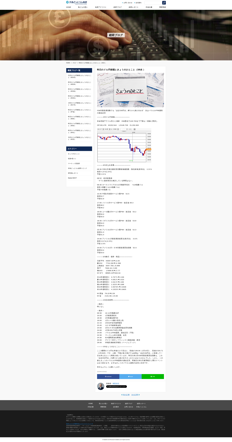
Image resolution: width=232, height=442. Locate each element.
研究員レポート (73, 173)
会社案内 (138, 2)
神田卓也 (116, 383)
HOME (68, 7)
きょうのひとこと (74, 154)
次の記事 (134, 395)
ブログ (74, 63)
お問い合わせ (128, 2)
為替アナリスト (100, 7)
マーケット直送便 (74, 163)
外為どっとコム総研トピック (77, 168)
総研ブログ (118, 7)
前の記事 (126, 395)
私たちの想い (83, 7)
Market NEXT (72, 178)
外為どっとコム (141, 407)
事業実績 (162, 7)
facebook (108, 376)
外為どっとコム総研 (76, 2)
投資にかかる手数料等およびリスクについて (79, 423)
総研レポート (134, 7)
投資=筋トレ (72, 158)
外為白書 (149, 7)
